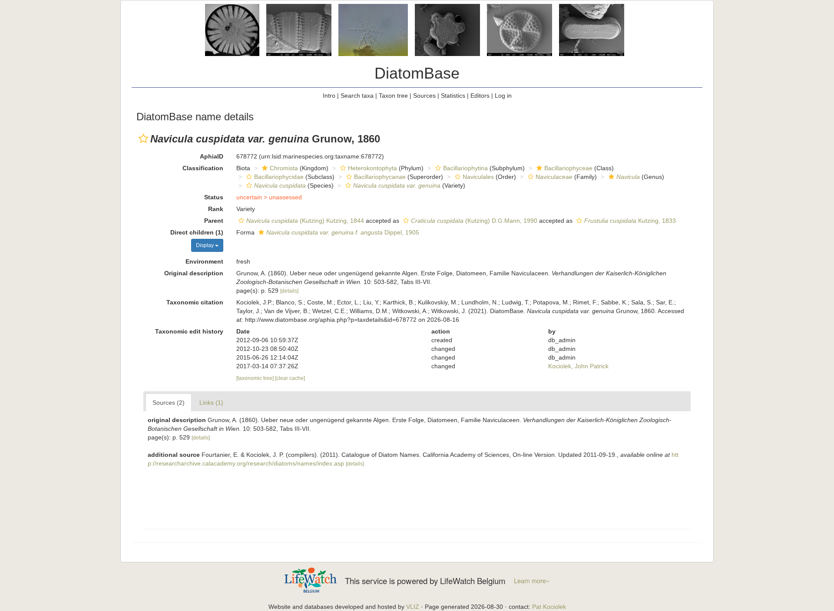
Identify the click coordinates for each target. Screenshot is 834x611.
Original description (193, 273)
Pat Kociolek (549, 606)
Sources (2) (168, 402)
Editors (480, 95)
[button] (143, 138)
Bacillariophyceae (568, 168)
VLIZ (412, 606)
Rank (215, 208)
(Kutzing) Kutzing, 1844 (305, 220)
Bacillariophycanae (380, 176)
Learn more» (531, 580)
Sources (424, 95)
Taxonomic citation (194, 302)
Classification (202, 168)
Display (205, 245)
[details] (289, 291)
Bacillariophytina (465, 168)
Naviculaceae (554, 176)
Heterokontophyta (372, 168)
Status (213, 197)
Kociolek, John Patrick (578, 366)
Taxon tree (393, 95)
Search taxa (357, 95)
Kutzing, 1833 (630, 220)
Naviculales (478, 176)
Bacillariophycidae (279, 176)
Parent (213, 220)
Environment (204, 261)
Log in (503, 95)
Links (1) (211, 402)
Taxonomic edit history (189, 331)
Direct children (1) (196, 232)
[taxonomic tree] (255, 378)
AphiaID (211, 156)
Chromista (284, 168)
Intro (329, 95)
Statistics (453, 95)
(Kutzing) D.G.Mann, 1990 (474, 220)
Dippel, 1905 (342, 232)
